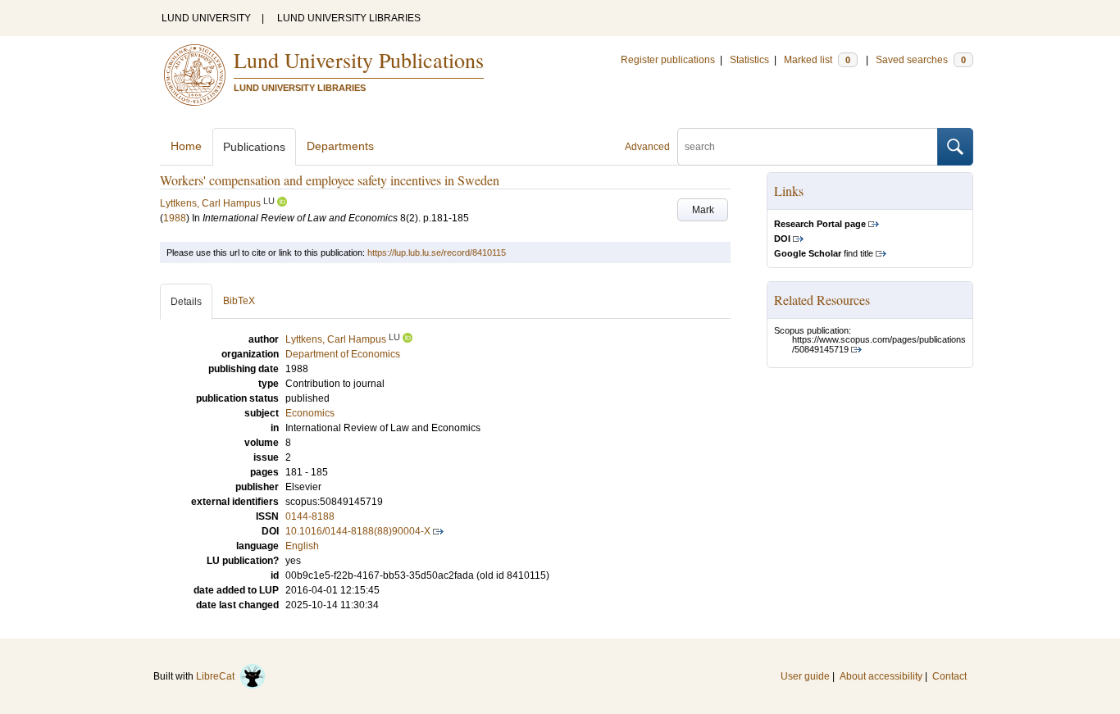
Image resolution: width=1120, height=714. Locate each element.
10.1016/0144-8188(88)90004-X (357, 531)
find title (823, 253)
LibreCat (217, 676)
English (302, 546)
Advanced (647, 146)
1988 (174, 218)
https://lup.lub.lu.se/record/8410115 (436, 252)
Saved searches (921, 60)
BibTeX (239, 301)
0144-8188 (310, 516)
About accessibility (881, 676)
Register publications (668, 60)
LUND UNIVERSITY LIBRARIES (349, 18)
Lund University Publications (359, 60)
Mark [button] (703, 210)
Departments (340, 145)
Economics (310, 413)
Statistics (749, 60)
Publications (254, 146)
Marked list (817, 60)
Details (186, 301)
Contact (949, 676)
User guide (805, 676)
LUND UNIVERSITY (206, 18)
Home (186, 145)
